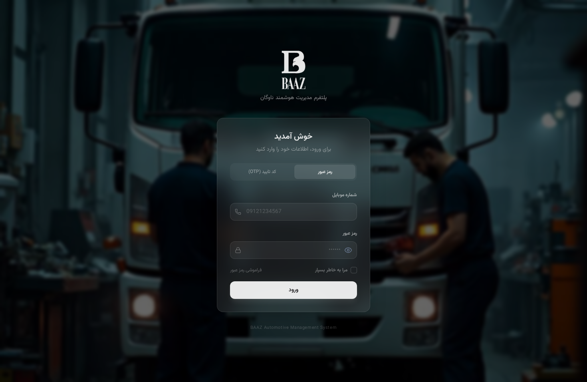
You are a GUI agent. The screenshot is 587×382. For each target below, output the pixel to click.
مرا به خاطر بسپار (331, 270)
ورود (293, 290)
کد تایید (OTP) (262, 171)
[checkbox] (354, 270)
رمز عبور (325, 171)
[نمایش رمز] (348, 250)
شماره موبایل (344, 195)
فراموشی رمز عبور (246, 270)
